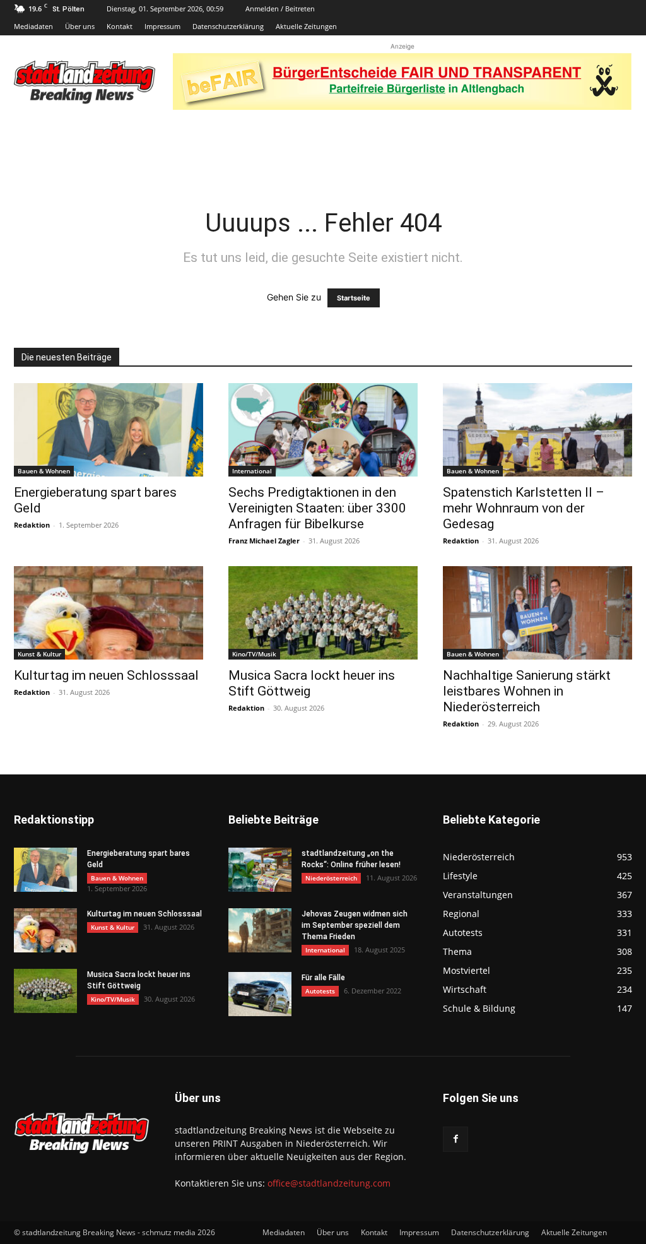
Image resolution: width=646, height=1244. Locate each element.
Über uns (80, 26)
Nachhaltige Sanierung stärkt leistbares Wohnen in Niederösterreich (527, 691)
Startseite (353, 297)
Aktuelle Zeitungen (306, 26)
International (252, 470)
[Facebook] (455, 1139)
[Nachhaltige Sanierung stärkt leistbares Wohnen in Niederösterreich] (537, 613)
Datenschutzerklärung (228, 26)
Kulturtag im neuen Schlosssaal (106, 675)
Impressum (162, 26)
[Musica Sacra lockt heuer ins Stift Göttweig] (323, 613)
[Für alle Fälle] (259, 994)
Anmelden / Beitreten (280, 8)
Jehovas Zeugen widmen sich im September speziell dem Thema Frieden (355, 925)
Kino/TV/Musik (254, 653)
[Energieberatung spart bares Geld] (108, 430)
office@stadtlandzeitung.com (329, 1183)
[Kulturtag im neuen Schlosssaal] (108, 613)
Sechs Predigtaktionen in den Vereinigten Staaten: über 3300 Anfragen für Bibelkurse (317, 508)
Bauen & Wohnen (44, 470)
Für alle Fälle (323, 977)
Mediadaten (33, 26)
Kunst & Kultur (39, 653)
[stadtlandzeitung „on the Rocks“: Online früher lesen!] (259, 870)
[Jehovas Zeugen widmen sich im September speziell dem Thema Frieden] (259, 930)
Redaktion (32, 525)
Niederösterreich (331, 878)
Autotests (320, 990)
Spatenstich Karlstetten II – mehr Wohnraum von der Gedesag (523, 508)
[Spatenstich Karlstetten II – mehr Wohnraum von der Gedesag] (537, 430)
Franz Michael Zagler (264, 540)
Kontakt (119, 26)
